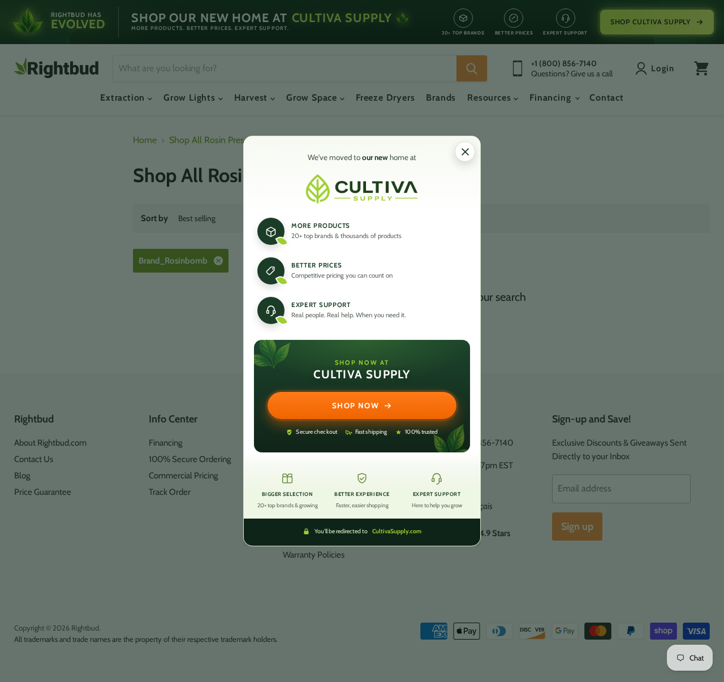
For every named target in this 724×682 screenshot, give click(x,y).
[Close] (465, 151)
